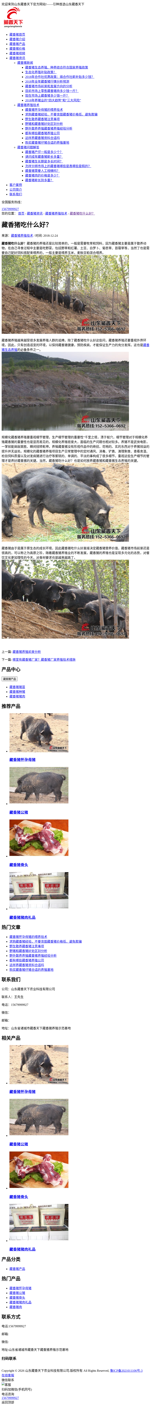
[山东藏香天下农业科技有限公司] (13, 27)
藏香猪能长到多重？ (39, 180)
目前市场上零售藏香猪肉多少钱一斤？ (52, 91)
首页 (21, 213)
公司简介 (15, 189)
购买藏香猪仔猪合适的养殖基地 (47, 142)
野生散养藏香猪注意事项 (42, 119)
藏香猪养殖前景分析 (27, 651)
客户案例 (15, 185)
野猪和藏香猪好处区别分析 (44, 123)
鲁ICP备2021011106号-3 (126, 1370)
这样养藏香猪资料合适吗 (42, 138)
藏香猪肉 (15, 1307)
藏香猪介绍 (17, 39)
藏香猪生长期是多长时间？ (44, 161)
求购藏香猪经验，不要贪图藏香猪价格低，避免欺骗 (61, 114)
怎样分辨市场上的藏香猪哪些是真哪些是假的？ (58, 166)
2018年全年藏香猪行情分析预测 (47, 81)
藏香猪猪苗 (17, 687)
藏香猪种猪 (17, 691)
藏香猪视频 (17, 53)
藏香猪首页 (17, 34)
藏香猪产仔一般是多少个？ (44, 152)
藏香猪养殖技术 (28, 105)
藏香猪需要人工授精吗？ (42, 170)
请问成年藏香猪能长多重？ (44, 156)
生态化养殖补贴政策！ (41, 72)
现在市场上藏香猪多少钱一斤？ (47, 95)
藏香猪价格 (17, 48)
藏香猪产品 (17, 44)
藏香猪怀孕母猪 (22, 760)
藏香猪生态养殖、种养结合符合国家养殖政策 (56, 67)
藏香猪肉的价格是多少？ (42, 175)
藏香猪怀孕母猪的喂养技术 (44, 109)
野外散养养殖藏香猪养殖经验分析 (48, 128)
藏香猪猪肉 (17, 696)
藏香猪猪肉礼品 (22, 917)
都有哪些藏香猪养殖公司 (42, 133)
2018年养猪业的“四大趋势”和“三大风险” (53, 100)
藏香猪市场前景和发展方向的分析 (48, 86)
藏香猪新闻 (25, 62)
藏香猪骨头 (18, 865)
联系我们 (15, 194)
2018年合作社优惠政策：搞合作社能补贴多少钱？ (59, 77)
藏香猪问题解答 (28, 147)
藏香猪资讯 (17, 58)
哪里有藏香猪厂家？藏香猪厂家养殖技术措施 (44, 659)
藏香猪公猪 (18, 812)
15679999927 (10, 209)
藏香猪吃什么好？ (82, 213)
